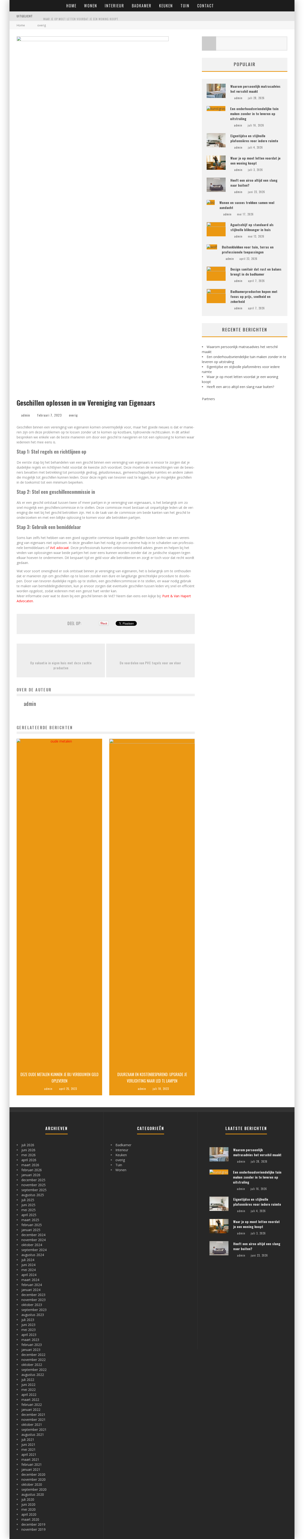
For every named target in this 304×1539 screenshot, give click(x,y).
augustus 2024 (32, 1255)
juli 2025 (27, 1200)
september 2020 (34, 1489)
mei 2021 (28, 1449)
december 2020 (33, 1474)
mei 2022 (28, 1389)
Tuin (185, 6)
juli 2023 (27, 1319)
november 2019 (33, 1529)
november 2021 (33, 1419)
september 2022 (34, 1369)
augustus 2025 (32, 1195)
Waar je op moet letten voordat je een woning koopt (80, 17)
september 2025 (34, 1190)
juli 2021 (27, 1439)
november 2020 (33, 1479)
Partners (208, 399)
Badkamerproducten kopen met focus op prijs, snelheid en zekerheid (253, 296)
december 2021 (33, 1414)
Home (71, 6)
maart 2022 (30, 1399)
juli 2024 (27, 1259)
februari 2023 (31, 1344)
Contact (205, 6)
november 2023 (33, 1299)
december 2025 (33, 1180)
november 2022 (33, 1359)
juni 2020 (28, 1504)
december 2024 (33, 1235)
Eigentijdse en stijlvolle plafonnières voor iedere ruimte (254, 138)
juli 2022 (27, 1379)
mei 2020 (28, 1509)
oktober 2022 (31, 1364)
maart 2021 (30, 1459)
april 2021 (28, 1454)
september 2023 (34, 1309)
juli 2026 (27, 1145)
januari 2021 (30, 1469)
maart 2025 (30, 1220)
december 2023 (33, 1294)
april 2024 (28, 1274)
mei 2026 (28, 1155)
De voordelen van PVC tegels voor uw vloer (150, 662)
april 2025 (28, 1215)
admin (25, 415)
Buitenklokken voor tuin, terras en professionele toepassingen (248, 249)
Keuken (166, 6)
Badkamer (142, 6)
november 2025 (33, 1185)
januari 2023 (30, 1349)
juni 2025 (28, 1205)
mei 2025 (28, 1210)
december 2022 (33, 1354)
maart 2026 (30, 1165)
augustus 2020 (32, 1494)
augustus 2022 (32, 1374)
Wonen (90, 6)
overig (73, 415)
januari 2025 (30, 1230)
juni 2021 (28, 1444)
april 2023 (28, 1334)
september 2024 (34, 1250)
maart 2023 (30, 1339)
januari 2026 (30, 1175)
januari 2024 (30, 1289)
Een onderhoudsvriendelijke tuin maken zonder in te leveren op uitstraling (254, 113)
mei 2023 (28, 1329)
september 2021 (34, 1429)
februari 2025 (31, 1225)
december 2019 (33, 1524)
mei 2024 (28, 1269)
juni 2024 (28, 1264)
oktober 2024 (31, 1245)
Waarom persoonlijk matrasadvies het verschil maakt (255, 89)
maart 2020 (30, 1519)
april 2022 (28, 1394)
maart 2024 (30, 1279)
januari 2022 (30, 1409)
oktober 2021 (31, 1424)
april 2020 (28, 1514)
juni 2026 (28, 1150)
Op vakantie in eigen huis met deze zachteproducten (61, 665)
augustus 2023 (32, 1314)
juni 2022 (28, 1384)
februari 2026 (31, 1170)
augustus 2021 (32, 1434)
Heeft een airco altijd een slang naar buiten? (240, 386)
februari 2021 (31, 1464)
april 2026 (28, 1160)
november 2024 (33, 1240)
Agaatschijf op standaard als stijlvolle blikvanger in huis (252, 227)
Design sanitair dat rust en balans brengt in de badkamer (255, 272)
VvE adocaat (59, 547)
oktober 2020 (31, 1484)
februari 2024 (31, 1284)
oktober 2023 (31, 1304)
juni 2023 (28, 1324)
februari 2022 (31, 1404)
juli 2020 (27, 1499)
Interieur (114, 6)
